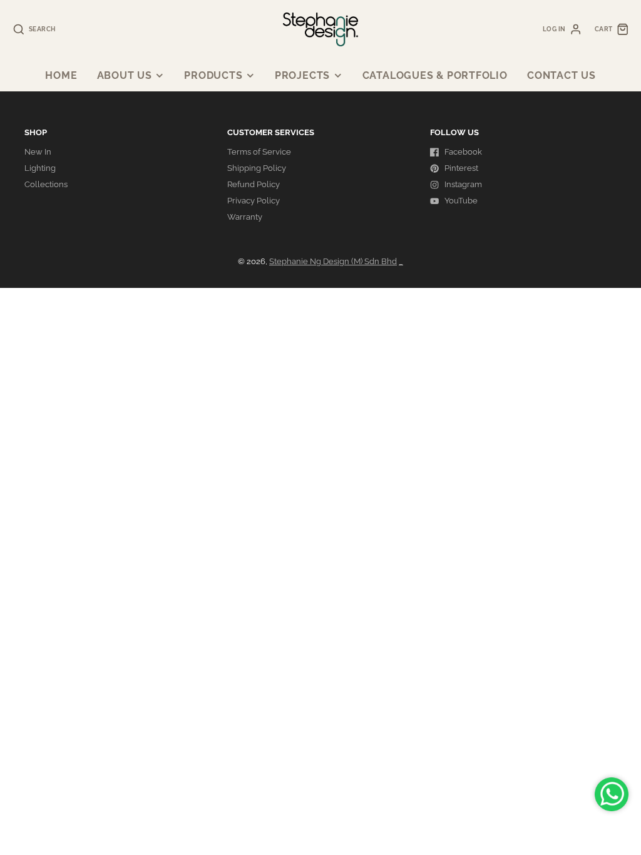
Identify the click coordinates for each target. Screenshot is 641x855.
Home (61, 75)
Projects (302, 75)
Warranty (244, 217)
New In (37, 151)
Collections (46, 184)
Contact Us (561, 75)
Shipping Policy (256, 168)
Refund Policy (253, 184)
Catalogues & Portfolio (435, 75)
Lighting (40, 168)
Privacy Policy (253, 200)
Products (213, 75)
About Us (124, 75)
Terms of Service (259, 151)
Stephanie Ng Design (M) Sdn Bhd (333, 261)
